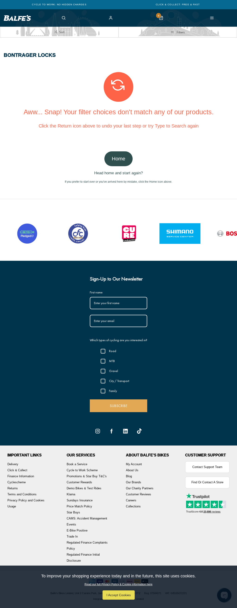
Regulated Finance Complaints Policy (87, 545)
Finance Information (20, 476)
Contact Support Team (207, 467)
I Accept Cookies (118, 595)
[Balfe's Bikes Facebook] (111, 431)
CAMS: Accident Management (87, 518)
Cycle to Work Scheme (82, 470)
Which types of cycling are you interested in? (118, 340)
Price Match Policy (79, 506)
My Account (134, 464)
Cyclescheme (16, 482)
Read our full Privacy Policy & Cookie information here (118, 584)
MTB (112, 361)
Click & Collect (17, 470)
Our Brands (133, 482)
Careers (131, 500)
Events (71, 524)
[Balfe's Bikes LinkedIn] (125, 431)
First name (96, 292)
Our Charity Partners (139, 488)
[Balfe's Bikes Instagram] (98, 431)
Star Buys (73, 512)
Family (113, 391)
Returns (12, 488)
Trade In (72, 536)
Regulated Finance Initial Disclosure (83, 557)
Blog (129, 476)
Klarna (71, 494)
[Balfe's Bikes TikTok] (139, 431)
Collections (133, 506)
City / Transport (119, 381)
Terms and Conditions (22, 494)
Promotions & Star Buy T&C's (87, 476)
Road (112, 351)
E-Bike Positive (77, 530)
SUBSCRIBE (118, 405)
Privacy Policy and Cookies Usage (25, 503)
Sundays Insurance (80, 500)
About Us (132, 470)
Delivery (12, 464)
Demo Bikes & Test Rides (84, 488)
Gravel (113, 371)
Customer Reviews (138, 494)
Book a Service (77, 464)
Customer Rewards (79, 482)
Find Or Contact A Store (207, 482)
